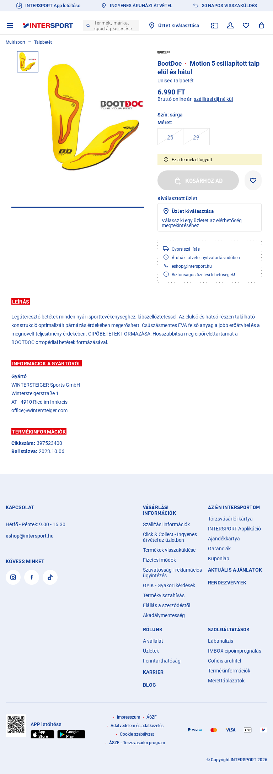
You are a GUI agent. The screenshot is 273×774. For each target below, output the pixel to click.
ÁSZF (151, 717)
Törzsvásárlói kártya (230, 519)
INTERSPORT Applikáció (234, 529)
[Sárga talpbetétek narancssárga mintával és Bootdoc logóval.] (95, 117)
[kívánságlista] (246, 25)
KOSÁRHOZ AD (204, 180)
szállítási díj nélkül (213, 99)
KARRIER (153, 672)
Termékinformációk (229, 671)
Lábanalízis (220, 641)
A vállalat (153, 641)
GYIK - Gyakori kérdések (169, 585)
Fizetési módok (159, 560)
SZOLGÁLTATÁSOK (229, 629)
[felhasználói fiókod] (230, 25)
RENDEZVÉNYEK (227, 582)
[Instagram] (13, 577)
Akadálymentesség (164, 615)
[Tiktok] (50, 577)
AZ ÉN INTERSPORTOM (234, 507)
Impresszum (128, 717)
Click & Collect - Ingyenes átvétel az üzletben (170, 537)
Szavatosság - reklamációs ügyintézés (172, 572)
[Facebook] (31, 577)
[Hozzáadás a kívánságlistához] (253, 180)
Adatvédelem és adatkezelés (137, 725)
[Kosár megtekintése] (261, 25)
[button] (136, 301)
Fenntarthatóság (162, 661)
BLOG (149, 685)
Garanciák (219, 548)
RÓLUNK (152, 629)
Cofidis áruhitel (224, 661)
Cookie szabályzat (137, 734)
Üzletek (151, 651)
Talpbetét (43, 42)
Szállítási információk (166, 524)
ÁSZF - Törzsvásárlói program (137, 742)
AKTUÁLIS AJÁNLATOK (235, 570)
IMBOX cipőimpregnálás (234, 651)
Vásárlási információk (159, 510)
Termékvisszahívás (163, 595)
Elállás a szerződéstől (166, 605)
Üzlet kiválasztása (193, 211)
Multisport (15, 42)
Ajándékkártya (224, 538)
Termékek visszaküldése (169, 550)
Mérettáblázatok (226, 680)
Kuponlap (218, 558)
